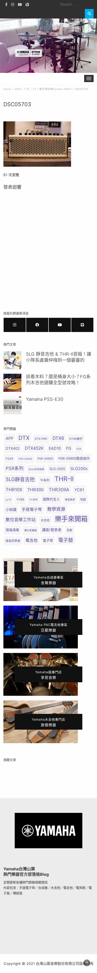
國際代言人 (51, 499)
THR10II (14, 489)
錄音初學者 (13, 540)
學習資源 (70, 499)
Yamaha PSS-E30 (44, 399)
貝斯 (69, 530)
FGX (78, 448)
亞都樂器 (48, 627)
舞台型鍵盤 (30, 530)
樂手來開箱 (71, 519)
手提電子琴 (32, 509)
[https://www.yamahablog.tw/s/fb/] (37, 325)
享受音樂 (48, 675)
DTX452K (34, 448)
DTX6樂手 (76, 438)
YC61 (79, 489)
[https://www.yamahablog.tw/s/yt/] (60, 325)
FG (68, 448)
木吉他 (45, 520)
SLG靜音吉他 (20, 479)
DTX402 (13, 448)
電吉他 (31, 540)
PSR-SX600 (25, 458)
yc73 (8, 499)
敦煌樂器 (48, 722)
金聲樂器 (49, 580)
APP (9, 438)
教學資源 (56, 509)
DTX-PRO (41, 438)
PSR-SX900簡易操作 (74, 459)
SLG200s (79, 468)
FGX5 (9, 458)
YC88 (20, 499)
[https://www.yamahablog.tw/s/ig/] (15, 325)
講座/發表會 (51, 530)
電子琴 (48, 541)
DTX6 (58, 438)
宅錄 (83, 499)
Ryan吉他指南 (36, 469)
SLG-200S (57, 469)
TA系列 (44, 480)
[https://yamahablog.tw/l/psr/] (82, 325)
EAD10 (55, 448)
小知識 (11, 509)
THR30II (35, 489)
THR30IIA (59, 489)
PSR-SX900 (45, 458)
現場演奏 (12, 530)
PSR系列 (14, 468)
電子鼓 (65, 540)
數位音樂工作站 (21, 519)
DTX (24, 437)
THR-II (64, 479)
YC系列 (33, 499)
